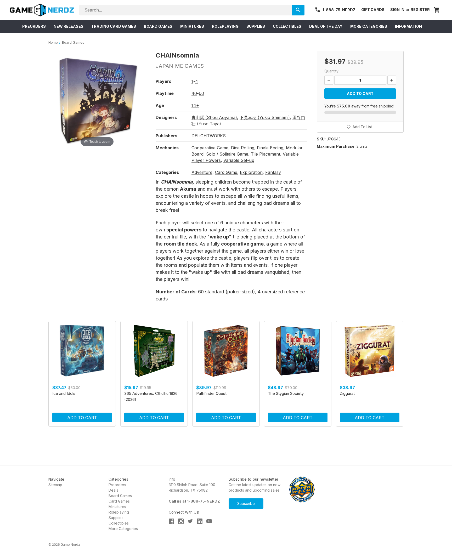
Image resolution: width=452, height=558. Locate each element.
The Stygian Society (286, 393)
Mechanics (167, 147)
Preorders (117, 484)
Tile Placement (265, 154)
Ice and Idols (63, 393)
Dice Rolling (242, 147)
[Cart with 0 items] (437, 10)
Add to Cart (82, 417)
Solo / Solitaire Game (227, 154)
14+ (195, 105)
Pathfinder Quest (211, 393)
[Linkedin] (199, 521)
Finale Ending (270, 147)
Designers (166, 117)
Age (160, 105)
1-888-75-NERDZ (339, 10)
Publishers (166, 135)
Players (163, 81)
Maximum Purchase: (336, 146)
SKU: (321, 139)
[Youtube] (209, 521)
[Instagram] (181, 521)
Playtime (165, 93)
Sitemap (55, 484)
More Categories (123, 528)
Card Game (226, 172)
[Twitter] (190, 521)
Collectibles (119, 523)
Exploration (251, 172)
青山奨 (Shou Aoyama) (214, 117)
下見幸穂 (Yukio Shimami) (265, 117)
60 (201, 93)
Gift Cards (373, 9)
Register (420, 9)
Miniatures (117, 506)
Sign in (397, 9)
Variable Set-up (238, 160)
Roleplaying (119, 512)
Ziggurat (347, 393)
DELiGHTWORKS (208, 135)
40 (194, 93)
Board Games (120, 495)
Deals (113, 490)
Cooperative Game (209, 147)
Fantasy (273, 172)
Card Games (119, 501)
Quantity (331, 71)
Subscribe (246, 503)
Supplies (116, 517)
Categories (167, 172)
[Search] (298, 10)
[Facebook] (171, 521)
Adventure (201, 172)
